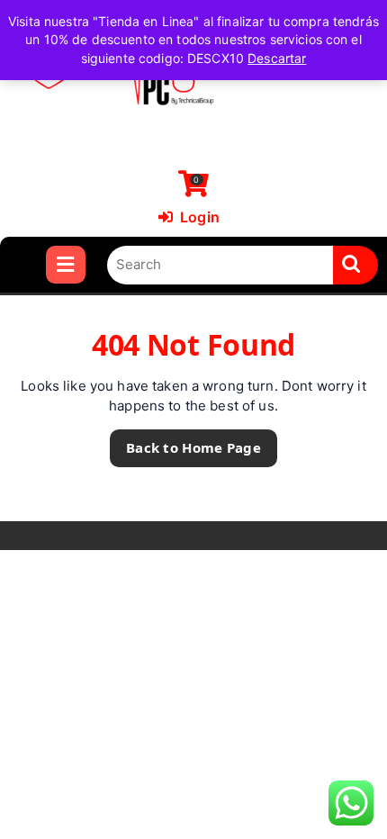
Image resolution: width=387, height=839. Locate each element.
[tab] (65, 265)
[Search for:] (220, 265)
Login (189, 216)
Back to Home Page (185, 442)
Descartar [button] (277, 58)
